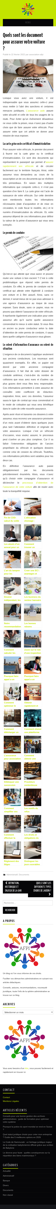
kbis (26, 1068)
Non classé (8, 1195)
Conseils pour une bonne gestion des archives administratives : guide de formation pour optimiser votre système (26, 1119)
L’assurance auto (35, 110)
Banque (6, 1180)
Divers (6, 1185)
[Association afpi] (27, 9)
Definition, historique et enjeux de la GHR (13, 887)
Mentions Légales (11, 1101)
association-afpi (36, 54)
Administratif (12, 874)
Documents (24, 874)
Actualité (7, 1171)
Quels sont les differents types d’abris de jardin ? (42, 887)
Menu (28, 22)
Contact (6, 1097)
